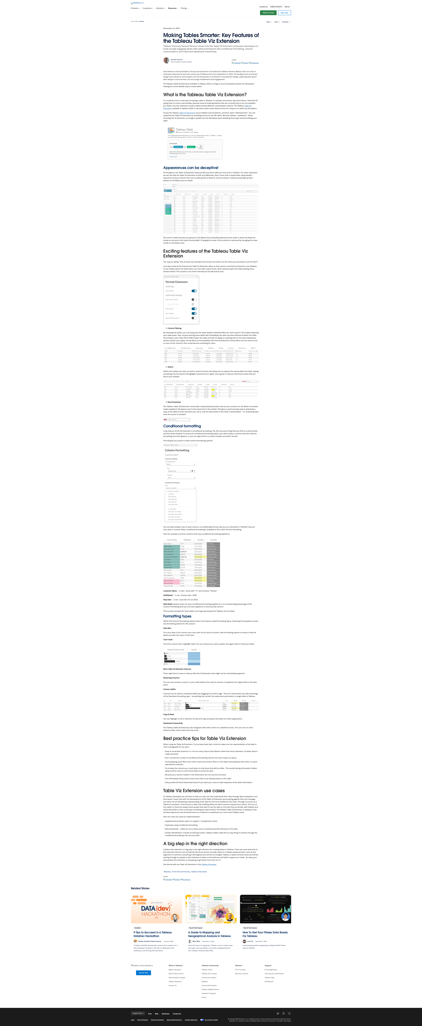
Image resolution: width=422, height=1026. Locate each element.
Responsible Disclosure (174, 1020)
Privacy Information (157, 1020)
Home (132, 21)
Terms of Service (142, 1020)
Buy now (284, 13)
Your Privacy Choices (211, 1020)
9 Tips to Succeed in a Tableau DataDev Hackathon (153, 934)
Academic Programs (209, 993)
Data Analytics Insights (177, 978)
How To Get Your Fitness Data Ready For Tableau (265, 934)
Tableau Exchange (208, 864)
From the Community (181, 871)
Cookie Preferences (191, 1020)
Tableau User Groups (209, 974)
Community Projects (209, 985)
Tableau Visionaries (199, 871)
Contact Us (173, 985)
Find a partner (240, 970)
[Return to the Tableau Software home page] (140, 2)
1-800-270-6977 (276, 6)
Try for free (143, 973)
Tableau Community (210, 965)
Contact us (263, 6)
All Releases (269, 981)
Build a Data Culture (176, 974)
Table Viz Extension (187, 113)
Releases (141, 21)
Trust (150, 1014)
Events (204, 997)
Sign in (287, 6)
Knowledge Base (271, 970)
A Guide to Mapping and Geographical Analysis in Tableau (209, 934)
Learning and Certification (274, 974)
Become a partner (241, 974)
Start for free (268, 13)
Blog (137, 21)
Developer (165, 1014)
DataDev (205, 981)
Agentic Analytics (175, 970)
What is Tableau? (176, 965)
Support (268, 965)
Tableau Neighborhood (210, 989)
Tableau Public (207, 970)
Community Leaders (209, 978)
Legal (132, 1020)
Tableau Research (175, 981)
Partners (238, 965)
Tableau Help (269, 978)
